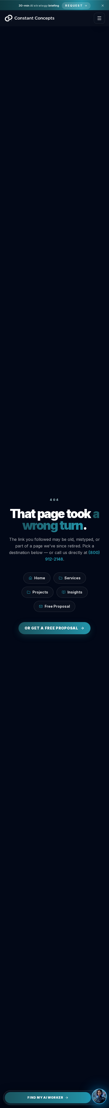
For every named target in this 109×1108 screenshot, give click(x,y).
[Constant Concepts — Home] (29, 18)
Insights (74, 592)
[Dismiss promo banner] (102, 5)
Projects (40, 592)
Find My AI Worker (45, 1097)
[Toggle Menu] (99, 18)
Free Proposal (57, 606)
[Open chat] (99, 1096)
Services (72, 578)
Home (39, 578)
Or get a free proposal (51, 628)
